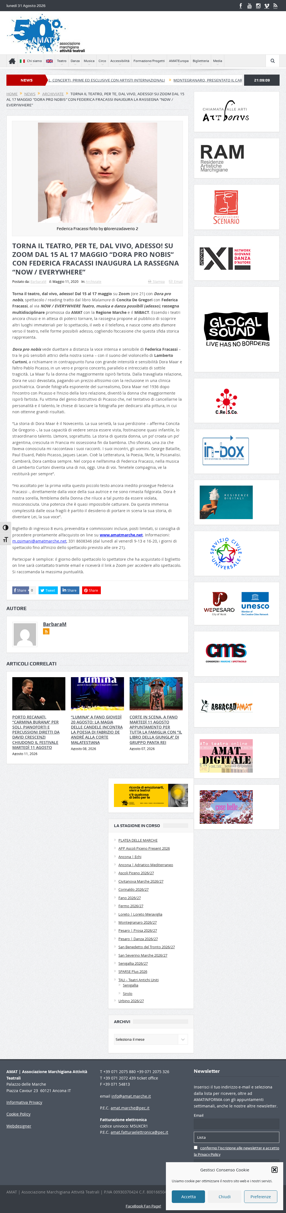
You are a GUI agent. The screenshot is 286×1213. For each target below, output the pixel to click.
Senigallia (130, 985)
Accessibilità (119, 61)
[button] (274, 1170)
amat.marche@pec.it (130, 1108)
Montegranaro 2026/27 (137, 922)
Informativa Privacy (24, 1102)
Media (217, 61)
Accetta (188, 1196)
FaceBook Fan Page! (143, 1206)
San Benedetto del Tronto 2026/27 (146, 946)
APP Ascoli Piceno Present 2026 (144, 848)
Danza (75, 61)
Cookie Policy (18, 1114)
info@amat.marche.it (131, 1096)
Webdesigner (18, 1126)
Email (178, 281)
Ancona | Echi (129, 856)
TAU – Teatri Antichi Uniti (138, 979)
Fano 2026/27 (129, 897)
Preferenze (261, 1196)
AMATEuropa (179, 61)
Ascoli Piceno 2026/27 (136, 872)
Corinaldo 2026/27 (133, 889)
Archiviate (93, 281)
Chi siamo (34, 61)
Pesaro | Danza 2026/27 (138, 938)
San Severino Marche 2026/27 (142, 955)
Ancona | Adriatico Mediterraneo (145, 864)
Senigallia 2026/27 (133, 963)
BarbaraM (38, 281)
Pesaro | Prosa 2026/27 (137, 930)
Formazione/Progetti (149, 61)
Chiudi (225, 1196)
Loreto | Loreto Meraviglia (140, 914)
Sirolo (127, 993)
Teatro (61, 61)
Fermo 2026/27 (130, 905)
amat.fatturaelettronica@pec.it (139, 1132)
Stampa (159, 281)
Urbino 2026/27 (131, 1000)
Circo (102, 61)
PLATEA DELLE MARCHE (138, 840)
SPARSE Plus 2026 (132, 971)
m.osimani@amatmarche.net (39, 541)
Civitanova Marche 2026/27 (140, 881)
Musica (89, 61)
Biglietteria (201, 61)
